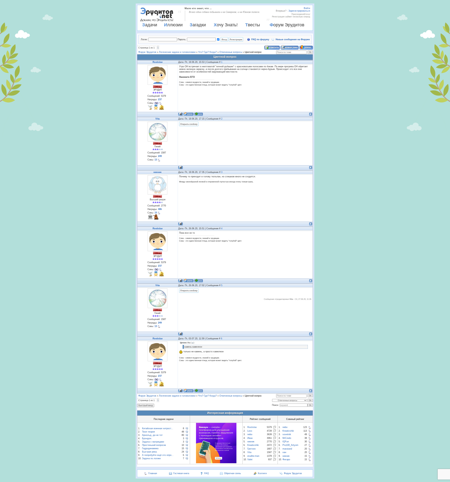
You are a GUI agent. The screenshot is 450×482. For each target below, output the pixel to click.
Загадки (198, 24)
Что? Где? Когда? (207, 52)
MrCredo (286, 438)
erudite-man (253, 456)
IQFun (285, 441)
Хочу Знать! (226, 24)
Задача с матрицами (153, 441)
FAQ (206, 473)
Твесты (252, 24)
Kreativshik (253, 445)
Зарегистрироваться (299, 10)
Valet (249, 459)
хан (284, 452)
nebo (249, 434)
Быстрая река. (149, 451)
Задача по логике (151, 458)
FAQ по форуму (260, 39)
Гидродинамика (150, 448)
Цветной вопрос (253, 52)
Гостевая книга (181, 473)
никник (157, 172)
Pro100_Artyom (290, 445)
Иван (250, 438)
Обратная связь (232, 473)
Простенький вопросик (154, 445)
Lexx (249, 431)
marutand (287, 448)
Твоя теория (148, 431)
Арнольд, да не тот (152, 435)
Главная (152, 473)
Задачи (149, 24)
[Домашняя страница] (189, 114)
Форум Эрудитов (287, 24)
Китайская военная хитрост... (157, 428)
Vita (157, 118)
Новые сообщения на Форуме (293, 39)
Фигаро (286, 459)
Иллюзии (173, 24)
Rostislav (158, 62)
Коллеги (262, 473)
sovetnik (286, 434)
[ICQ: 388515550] (198, 114)
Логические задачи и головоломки (177, 52)
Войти (307, 8)
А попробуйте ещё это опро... (157, 455)
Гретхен (251, 448)
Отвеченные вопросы (230, 52)
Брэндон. (147, 438)
